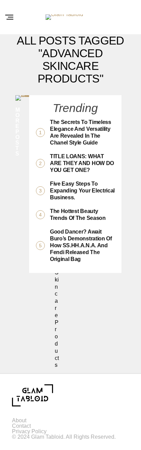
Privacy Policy (29, 431)
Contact (21, 426)
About (19, 420)
